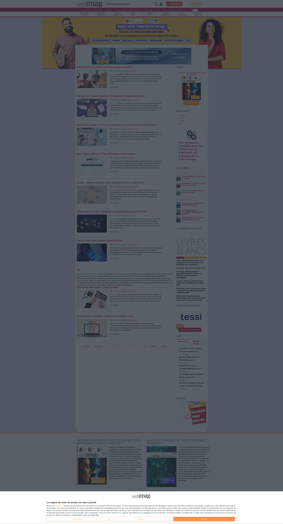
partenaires (59, 506)
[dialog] (141, 507)
